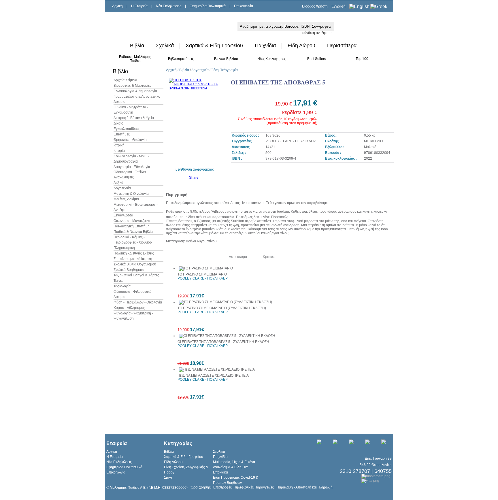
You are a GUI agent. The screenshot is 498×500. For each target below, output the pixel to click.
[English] (359, 6)
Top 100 (362, 59)
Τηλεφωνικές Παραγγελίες (254, 487)
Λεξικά (118, 183)
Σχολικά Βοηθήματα (129, 270)
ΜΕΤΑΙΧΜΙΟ (373, 141)
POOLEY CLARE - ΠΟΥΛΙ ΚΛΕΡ (290, 141)
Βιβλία (137, 45)
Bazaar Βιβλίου (226, 59)
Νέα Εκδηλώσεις (168, 6)
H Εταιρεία (139, 6)
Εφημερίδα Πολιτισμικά (208, 6)
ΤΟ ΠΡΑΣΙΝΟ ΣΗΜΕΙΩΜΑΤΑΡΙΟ (202, 274)
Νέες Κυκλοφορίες (271, 59)
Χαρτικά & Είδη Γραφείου (214, 45)
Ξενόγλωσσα (123, 215)
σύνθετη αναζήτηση (317, 33)
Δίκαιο (118, 123)
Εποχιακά (220, 472)
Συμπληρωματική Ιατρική (133, 259)
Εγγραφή (338, 6)
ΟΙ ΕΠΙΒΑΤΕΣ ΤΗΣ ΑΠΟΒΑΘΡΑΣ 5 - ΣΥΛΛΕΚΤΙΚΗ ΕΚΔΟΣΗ (223, 342)
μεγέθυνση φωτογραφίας (195, 169)
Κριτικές (269, 257)
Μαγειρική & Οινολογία (131, 194)
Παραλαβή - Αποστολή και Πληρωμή (304, 487)
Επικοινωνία (243, 6)
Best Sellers (316, 59)
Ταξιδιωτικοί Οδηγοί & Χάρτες (136, 275)
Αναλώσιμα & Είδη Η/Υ (230, 467)
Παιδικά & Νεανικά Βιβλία (133, 232)
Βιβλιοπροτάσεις (181, 59)
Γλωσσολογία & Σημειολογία (135, 91)
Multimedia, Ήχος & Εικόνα (234, 462)
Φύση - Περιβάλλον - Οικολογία (138, 302)
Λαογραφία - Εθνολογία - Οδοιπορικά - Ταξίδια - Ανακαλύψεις (133, 172)
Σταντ (168, 478)
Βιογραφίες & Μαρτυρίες (132, 86)
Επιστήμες (122, 134)
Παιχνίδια (265, 45)
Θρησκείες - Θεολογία (130, 140)
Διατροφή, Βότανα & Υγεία (134, 118)
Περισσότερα (341, 45)
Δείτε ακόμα (238, 257)
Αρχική (117, 6)
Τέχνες (118, 281)
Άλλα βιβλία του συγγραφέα (191, 257)
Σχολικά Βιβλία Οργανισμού (135, 264)
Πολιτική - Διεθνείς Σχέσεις (134, 253)
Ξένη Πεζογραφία (224, 70)
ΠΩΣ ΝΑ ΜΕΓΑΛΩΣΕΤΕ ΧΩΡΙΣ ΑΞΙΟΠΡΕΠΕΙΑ (213, 375)
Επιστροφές (222, 487)
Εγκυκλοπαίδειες (126, 129)
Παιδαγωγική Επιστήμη (132, 226)
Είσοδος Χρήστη (315, 6)
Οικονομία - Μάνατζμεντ (132, 221)
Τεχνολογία (122, 286)
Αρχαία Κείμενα (125, 80)
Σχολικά (165, 45)
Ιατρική (119, 145)
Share (194, 178)
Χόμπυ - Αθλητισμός (129, 308)
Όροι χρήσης (201, 487)
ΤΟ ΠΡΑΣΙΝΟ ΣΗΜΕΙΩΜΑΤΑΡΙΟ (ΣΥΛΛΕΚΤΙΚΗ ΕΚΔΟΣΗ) (222, 308)
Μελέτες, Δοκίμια (126, 199)
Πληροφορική (124, 248)
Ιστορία (119, 151)
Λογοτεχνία (122, 188)
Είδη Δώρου (301, 45)
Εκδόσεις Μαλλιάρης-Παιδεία (135, 59)
